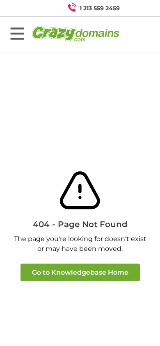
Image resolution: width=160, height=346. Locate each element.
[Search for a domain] (138, 8)
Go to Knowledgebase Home (80, 272)
